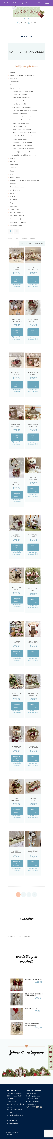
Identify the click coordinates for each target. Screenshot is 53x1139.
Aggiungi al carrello (17, 279)
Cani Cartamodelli (19, 104)
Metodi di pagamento (33, 1096)
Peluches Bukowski (17, 215)
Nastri (12, 171)
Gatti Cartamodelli (19, 101)
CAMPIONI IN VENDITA (18, 222)
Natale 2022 (14, 78)
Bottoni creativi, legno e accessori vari (24, 180)
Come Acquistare (31, 1093)
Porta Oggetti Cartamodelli (22, 152)
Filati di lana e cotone (18, 187)
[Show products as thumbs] (10, 231)
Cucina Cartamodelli (19, 126)
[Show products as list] (16, 231)
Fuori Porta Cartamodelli (21, 120)
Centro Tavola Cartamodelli (22, 136)
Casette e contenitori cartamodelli (25, 91)
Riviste (12, 158)
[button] (50, 1067)
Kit (11, 85)
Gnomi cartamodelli (19, 94)
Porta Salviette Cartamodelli (23, 145)
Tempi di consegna (32, 1101)
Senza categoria (16, 225)
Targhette (13, 203)
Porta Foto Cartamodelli (21, 123)
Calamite (13, 206)
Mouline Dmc (15, 190)
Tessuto (13, 168)
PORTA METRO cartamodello (33, 321)
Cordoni (13, 184)
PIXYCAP (9, 1135)
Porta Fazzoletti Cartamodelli (23, 149)
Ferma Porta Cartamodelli (22, 117)
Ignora (47, 3)
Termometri (14, 82)
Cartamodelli (15, 88)
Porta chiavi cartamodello (22, 98)
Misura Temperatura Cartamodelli (24, 133)
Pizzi (12, 174)
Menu (25, 36)
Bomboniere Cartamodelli (22, 142)
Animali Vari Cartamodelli (21, 107)
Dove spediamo (31, 1104)
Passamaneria (15, 177)
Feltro (12, 161)
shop (33, 22)
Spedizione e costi (32, 1099)
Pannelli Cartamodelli (20, 113)
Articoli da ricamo (16, 212)
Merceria (13, 200)
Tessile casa (14, 209)
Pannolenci (14, 165)
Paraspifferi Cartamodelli (21, 129)
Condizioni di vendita (33, 1090)
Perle (12, 193)
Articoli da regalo (16, 219)
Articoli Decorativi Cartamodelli (24, 155)
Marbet (13, 196)
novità (12, 72)
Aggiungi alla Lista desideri (16, 285)
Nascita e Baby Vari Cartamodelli (24, 110)
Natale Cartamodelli (19, 139)
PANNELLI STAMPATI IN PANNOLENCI (22, 75)
